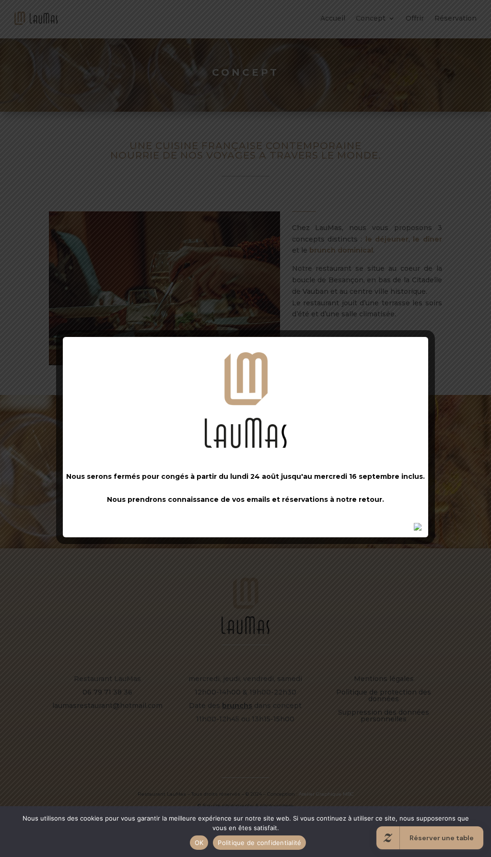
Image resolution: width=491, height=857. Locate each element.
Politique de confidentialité (259, 842)
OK (199, 842)
